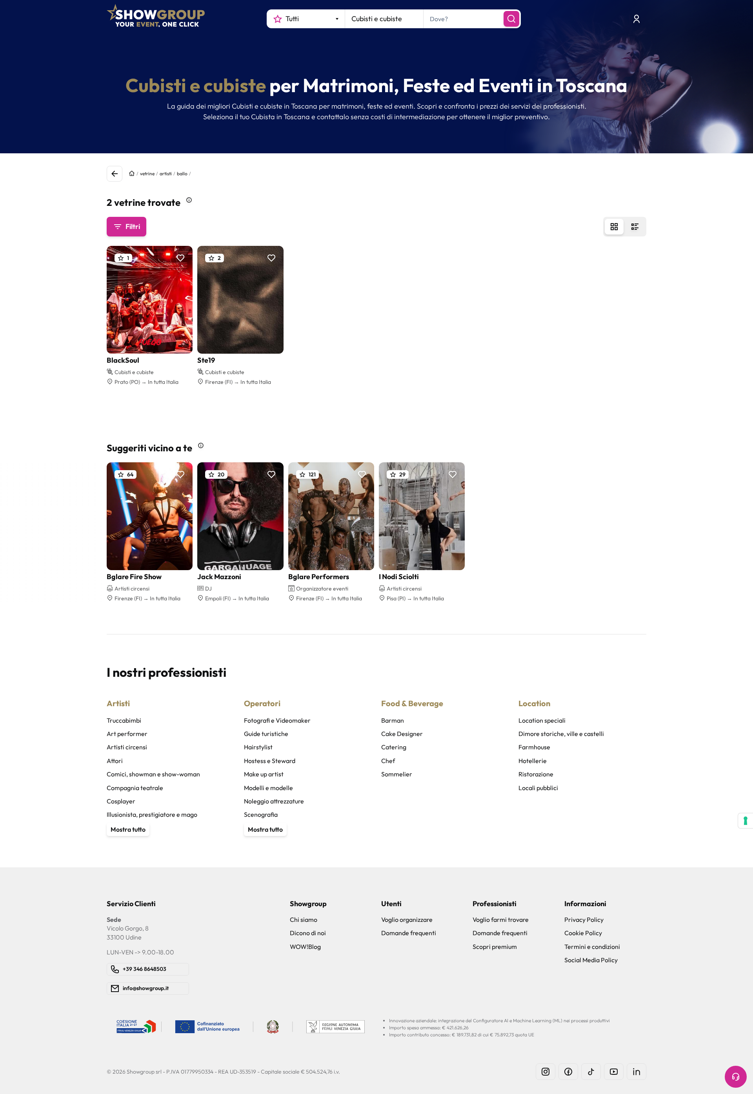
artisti (166, 173)
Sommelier (396, 774)
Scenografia (261, 814)
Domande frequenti (408, 933)
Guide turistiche (266, 734)
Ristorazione (535, 774)
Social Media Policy (591, 960)
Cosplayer (121, 801)
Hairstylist (258, 747)
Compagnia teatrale (135, 788)
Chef (388, 761)
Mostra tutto (128, 829)
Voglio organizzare (407, 919)
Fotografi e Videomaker (277, 720)
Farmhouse (534, 747)
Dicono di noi (308, 933)
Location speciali (542, 720)
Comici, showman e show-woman (153, 774)
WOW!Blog (305, 946)
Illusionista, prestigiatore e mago (152, 814)
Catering (393, 747)
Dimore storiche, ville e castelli (561, 734)
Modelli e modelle (268, 788)
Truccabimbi (124, 720)
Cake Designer (402, 734)
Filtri (133, 226)
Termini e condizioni (592, 946)
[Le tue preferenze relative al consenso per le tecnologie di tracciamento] (745, 820)
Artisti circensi (127, 747)
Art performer (127, 734)
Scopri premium (495, 946)
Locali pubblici (538, 788)
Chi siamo (303, 919)
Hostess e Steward (269, 761)
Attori (115, 761)
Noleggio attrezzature (274, 801)
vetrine (147, 173)
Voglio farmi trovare (501, 919)
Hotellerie (532, 761)
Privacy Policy (584, 919)
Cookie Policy (583, 933)
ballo (182, 173)
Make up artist (264, 774)
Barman (392, 720)
